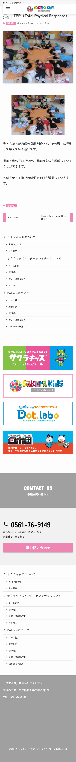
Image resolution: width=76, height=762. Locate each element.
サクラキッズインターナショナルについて (34, 258)
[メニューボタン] (8, 9)
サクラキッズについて (21, 237)
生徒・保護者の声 (16, 278)
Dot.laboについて (18, 293)
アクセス (12, 285)
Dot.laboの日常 (15, 326)
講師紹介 (12, 272)
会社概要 (12, 251)
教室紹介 (12, 306)
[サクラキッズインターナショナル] (40, 9)
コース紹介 (13, 265)
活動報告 (11, 23)
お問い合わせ (14, 244)
